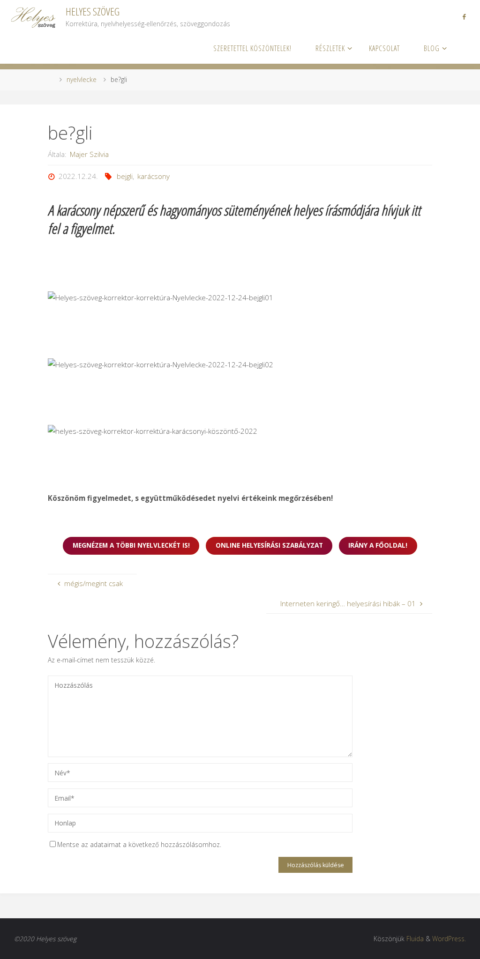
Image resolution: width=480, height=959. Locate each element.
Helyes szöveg (93, 11)
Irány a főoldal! (377, 545)
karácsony (153, 176)
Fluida (415, 938)
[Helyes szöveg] (34, 16)
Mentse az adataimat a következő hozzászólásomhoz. (139, 844)
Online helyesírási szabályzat (269, 545)
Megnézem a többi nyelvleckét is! (131, 545)
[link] (461, 48)
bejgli (125, 176)
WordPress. (449, 938)
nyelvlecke (82, 79)
